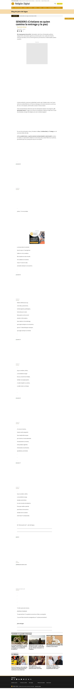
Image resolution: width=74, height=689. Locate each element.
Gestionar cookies (38, 686)
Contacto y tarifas (23, 682)
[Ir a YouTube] (21, 679)
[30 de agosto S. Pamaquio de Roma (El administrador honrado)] (37, 660)
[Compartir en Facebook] (17, 31)
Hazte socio (48, 682)
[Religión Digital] (20, 3)
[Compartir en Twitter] (19, 31)
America (35, 7)
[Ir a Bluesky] (24, 679)
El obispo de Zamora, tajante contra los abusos (26, 0)
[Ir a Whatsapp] (26, 679)
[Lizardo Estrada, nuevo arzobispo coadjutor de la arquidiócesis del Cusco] (54, 660)
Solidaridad (58, 7)
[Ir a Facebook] (12, 679)
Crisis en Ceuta (37, 0)
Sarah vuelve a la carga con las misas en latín (28, 15)
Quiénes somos (14, 682)
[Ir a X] (14, 679)
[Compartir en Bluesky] (21, 31)
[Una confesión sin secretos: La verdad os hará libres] (54, 639)
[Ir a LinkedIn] (19, 679)
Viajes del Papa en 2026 (45, 0)
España (25, 7)
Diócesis (45, 7)
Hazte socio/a (59, 3)
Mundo (40, 7)
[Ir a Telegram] (28, 679)
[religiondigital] (14, 686)
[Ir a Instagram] (17, 679)
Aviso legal (31, 682)
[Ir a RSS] (31, 679)
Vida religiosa (51, 7)
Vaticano (30, 7)
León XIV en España (18, 7)
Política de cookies (41, 682)
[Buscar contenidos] (55, 3)
